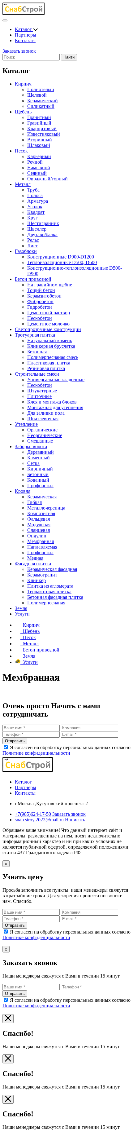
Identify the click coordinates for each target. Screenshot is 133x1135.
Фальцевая (38, 519)
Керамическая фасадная (52, 569)
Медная (35, 558)
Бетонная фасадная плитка (55, 597)
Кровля (22, 491)
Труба (33, 189)
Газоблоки (26, 251)
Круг (32, 217)
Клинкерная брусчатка (51, 346)
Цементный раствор (48, 312)
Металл (23, 184)
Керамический (42, 100)
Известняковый (43, 134)
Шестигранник (43, 223)
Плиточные (39, 396)
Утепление (26, 424)
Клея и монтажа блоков (52, 401)
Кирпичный (40, 468)
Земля (21, 608)
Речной (35, 162)
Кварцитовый (42, 128)
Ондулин (36, 535)
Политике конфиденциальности (36, 753)
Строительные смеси (37, 374)
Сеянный (37, 173)
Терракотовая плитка (49, 591)
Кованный (38, 480)
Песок (21, 150)
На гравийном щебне (49, 284)
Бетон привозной (33, 279)
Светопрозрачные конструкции (48, 329)
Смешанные (40, 441)
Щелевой (37, 95)
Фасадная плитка (33, 563)
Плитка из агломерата (50, 586)
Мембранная (40, 541)
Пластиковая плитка (48, 362)
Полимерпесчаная (46, 602)
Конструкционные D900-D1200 (60, 256)
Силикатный (40, 106)
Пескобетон (39, 318)
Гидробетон (39, 307)
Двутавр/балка (42, 234)
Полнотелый (40, 89)
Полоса (35, 195)
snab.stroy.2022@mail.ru (39, 819)
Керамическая (42, 496)
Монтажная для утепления (55, 407)
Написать (75, 819)
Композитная (41, 513)
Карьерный (39, 156)
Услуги (22, 613)
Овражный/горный (47, 178)
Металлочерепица (46, 507)
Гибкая (34, 502)
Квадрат (36, 212)
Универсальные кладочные (55, 379)
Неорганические (44, 435)
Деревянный (40, 452)
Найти (69, 57)
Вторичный (39, 139)
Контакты (25, 40)
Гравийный (39, 123)
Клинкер (36, 580)
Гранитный (39, 117)
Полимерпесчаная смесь (52, 357)
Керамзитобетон (44, 295)
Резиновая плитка (46, 368)
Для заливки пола (46, 413)
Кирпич (23, 83)
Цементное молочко (48, 323)
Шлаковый (38, 145)
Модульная (38, 524)
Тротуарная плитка (35, 335)
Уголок (34, 206)
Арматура (37, 201)
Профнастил (40, 485)
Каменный (38, 457)
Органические (42, 429)
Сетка (33, 463)
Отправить (15, 741)
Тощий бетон (41, 290)
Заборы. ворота (31, 446)
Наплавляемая (42, 547)
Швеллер (36, 229)
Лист (32, 245)
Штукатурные (42, 390)
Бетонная (37, 351)
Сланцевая (38, 530)
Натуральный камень (49, 340)
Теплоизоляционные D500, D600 (62, 262)
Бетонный (38, 474)
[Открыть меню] (4, 20)
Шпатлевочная (42, 418)
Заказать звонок (19, 51)
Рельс (33, 240)
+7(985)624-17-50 (33, 814)
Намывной (38, 167)
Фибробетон (40, 301)
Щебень (23, 111)
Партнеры (25, 35)
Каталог (24, 29)
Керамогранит (42, 574)
